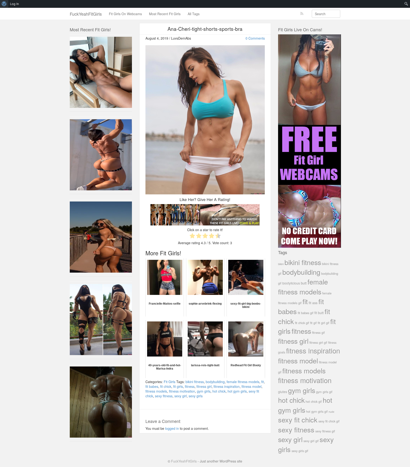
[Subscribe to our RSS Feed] (301, 13)
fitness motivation (182, 391)
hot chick (219, 391)
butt (304, 282)
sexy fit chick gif (329, 421)
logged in (172, 428)
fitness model (251, 386)
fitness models (156, 391)
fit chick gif (302, 322)
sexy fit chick (297, 419)
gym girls (203, 391)
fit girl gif (323, 322)
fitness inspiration (227, 386)
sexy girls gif (300, 451)
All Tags (194, 13)
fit (262, 381)
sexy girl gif (311, 441)
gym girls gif (324, 391)
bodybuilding (215, 381)
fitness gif (318, 332)
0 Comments (255, 38)
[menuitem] (4, 4)
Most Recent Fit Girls (165, 13)
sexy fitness (163, 396)
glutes (282, 391)
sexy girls (196, 396)
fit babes (151, 386)
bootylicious (291, 283)
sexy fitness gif (325, 431)
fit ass (313, 302)
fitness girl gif (318, 342)
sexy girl (180, 396)
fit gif (313, 322)
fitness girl (204, 386)
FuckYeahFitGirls (86, 14)
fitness (190, 386)
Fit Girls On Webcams (125, 13)
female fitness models (243, 381)
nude (331, 411)
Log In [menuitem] (14, 4)
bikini (281, 264)
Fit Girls (169, 381)
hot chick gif (314, 401)
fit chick (165, 386)
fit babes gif (305, 313)
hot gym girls (237, 391)
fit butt (319, 312)
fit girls (178, 386)
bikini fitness (195, 381)
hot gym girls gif (317, 411)
